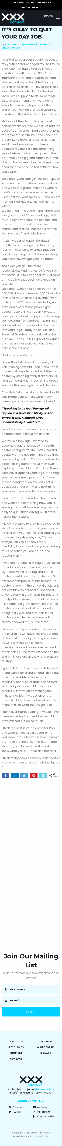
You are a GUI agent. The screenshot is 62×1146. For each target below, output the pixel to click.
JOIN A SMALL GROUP (22, 2)
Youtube (41, 1107)
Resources (16, 1047)
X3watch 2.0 (43, 2)
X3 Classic (11, 44)
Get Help (46, 1041)
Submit (31, 1011)
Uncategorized (11, 47)
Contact (16, 1058)
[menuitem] (22, 2)
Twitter (16, 1111)
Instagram (43, 1111)
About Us (16, 1041)
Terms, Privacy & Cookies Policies (31, 1136)
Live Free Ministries (45, 1089)
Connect (16, 1053)
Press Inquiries (45, 1116)
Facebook (18, 1107)
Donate (48, 16)
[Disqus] (31, 820)
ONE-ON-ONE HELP (31, 7)
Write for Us (46, 1047)
